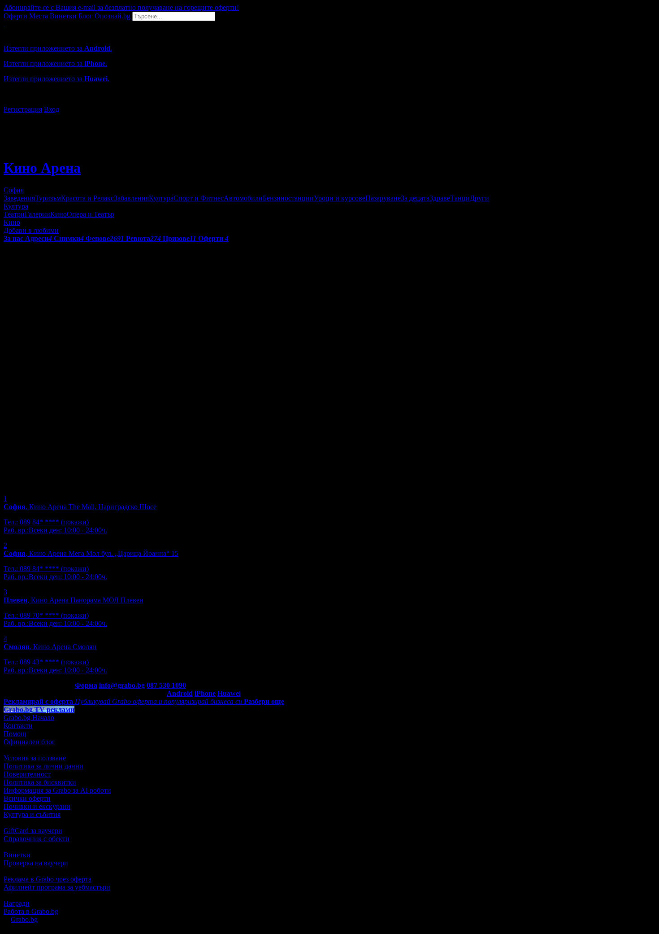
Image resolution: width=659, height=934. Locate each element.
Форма (86, 685)
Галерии (37, 214)
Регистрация (23, 109)
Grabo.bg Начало (29, 717)
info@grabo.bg (122, 685)
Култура (161, 198)
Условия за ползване (35, 758)
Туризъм (48, 198)
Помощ (15, 734)
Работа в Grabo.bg (31, 911)
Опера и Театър (90, 214)
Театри (14, 214)
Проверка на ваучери (36, 863)
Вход (51, 109)
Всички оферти (27, 798)
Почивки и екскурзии (37, 806)
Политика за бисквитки (40, 782)
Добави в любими (31, 230)
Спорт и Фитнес (198, 198)
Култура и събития (32, 814)
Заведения (19, 198)
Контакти (18, 725)
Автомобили (243, 198)
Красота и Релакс (87, 198)
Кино (58, 214)
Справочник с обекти (36, 838)
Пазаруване (383, 198)
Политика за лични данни (43, 766)
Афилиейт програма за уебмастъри (57, 887)
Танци (460, 198)
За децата (415, 198)
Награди (17, 903)
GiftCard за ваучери (33, 830)
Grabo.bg (24, 919)
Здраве (439, 198)
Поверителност (27, 774)
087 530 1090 (166, 685)
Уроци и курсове (339, 198)
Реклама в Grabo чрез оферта (47, 879)
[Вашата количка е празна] (4, 25)
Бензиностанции (288, 198)
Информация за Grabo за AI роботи (57, 790)
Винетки (17, 855)
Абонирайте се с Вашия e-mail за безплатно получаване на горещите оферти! (121, 7)
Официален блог (29, 742)
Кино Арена (42, 168)
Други (479, 198)
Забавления (131, 198)
